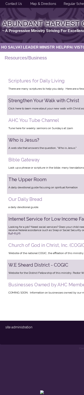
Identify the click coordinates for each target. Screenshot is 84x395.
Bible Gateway (24, 160)
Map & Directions (42, 4)
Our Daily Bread (25, 199)
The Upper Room (27, 179)
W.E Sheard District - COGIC (38, 265)
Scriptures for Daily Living (36, 81)
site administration (18, 327)
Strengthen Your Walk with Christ (43, 100)
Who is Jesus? (23, 140)
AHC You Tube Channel (33, 120)
